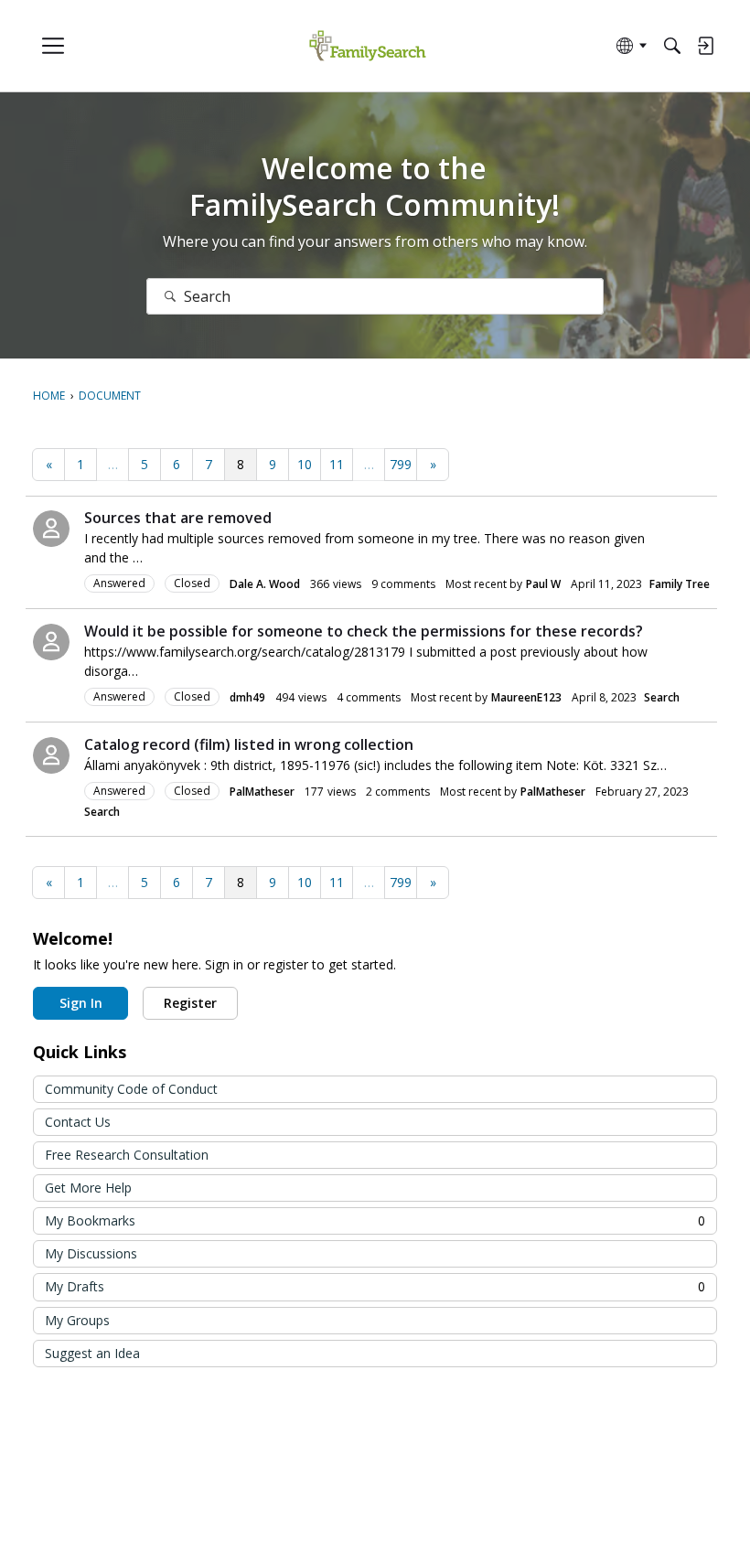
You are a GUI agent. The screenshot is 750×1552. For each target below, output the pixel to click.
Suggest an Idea (92, 1353)
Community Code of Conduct (131, 1088)
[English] (367, 46)
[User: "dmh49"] (51, 642)
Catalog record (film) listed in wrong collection (248, 744)
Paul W (543, 584)
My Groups (77, 1320)
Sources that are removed (178, 518)
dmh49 (247, 697)
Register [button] (190, 1002)
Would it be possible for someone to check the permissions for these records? (363, 631)
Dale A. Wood (265, 584)
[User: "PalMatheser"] (51, 755)
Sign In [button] (80, 1002)
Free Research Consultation (127, 1154)
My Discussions (91, 1253)
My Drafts (375, 1286)
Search (662, 697)
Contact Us (78, 1121)
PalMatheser (262, 791)
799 (401, 464)
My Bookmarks (375, 1220)
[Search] (672, 45)
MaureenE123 (526, 697)
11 (336, 464)
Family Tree (679, 584)
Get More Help (88, 1187)
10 (304, 464)
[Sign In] (705, 45)
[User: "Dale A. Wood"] (51, 528)
